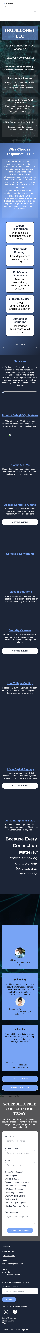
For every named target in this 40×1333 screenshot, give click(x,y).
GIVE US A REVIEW (20, 1079)
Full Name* (10, 1136)
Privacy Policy (8, 1320)
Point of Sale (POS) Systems (20, 415)
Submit (9, 1299)
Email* (8, 1160)
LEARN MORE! (20, 345)
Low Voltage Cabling (20, 683)
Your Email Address (10, 1287)
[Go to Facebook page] (15, 1312)
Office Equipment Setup (20, 820)
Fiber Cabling (20, 727)
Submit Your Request (20, 1230)
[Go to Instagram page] (6, 1312)
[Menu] (35, 11)
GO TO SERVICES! (20, 522)
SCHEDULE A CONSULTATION (20, 58)
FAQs (4, 1323)
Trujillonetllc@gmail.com (12, 1264)
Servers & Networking (20, 553)
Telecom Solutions (20, 591)
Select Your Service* (14, 1172)
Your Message (11, 1212)
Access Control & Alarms (20, 504)
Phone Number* (12, 1148)
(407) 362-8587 (8, 1256)
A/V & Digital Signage (20, 769)
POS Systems (13, 1175)
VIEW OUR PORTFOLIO (20, 1088)
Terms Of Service (9, 1318)
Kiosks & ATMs (20, 465)
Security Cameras (20, 630)
